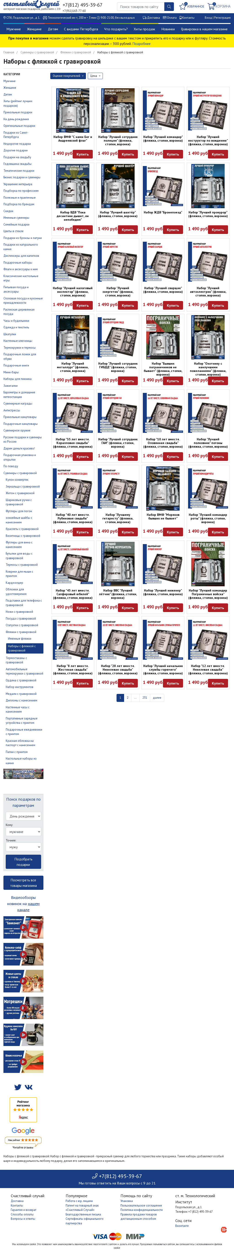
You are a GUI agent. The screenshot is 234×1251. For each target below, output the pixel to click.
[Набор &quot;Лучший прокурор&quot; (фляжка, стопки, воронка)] (208, 186)
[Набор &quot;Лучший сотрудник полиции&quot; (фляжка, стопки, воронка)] (118, 110)
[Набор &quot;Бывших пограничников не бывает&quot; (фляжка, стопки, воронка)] (163, 337)
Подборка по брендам (18, 204)
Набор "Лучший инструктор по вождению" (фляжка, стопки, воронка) (208, 140)
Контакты (188, 18)
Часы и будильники (16, 321)
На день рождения (16, 119)
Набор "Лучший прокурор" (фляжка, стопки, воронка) (208, 214)
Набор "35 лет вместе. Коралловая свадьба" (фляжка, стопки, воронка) (73, 443)
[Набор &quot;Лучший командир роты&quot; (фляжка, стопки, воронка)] (208, 488)
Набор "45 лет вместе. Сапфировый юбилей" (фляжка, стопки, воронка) (73, 594)
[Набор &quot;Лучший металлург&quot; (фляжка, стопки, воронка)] (73, 337)
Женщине (34, 29)
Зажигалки (10, 386)
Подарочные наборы (17, 263)
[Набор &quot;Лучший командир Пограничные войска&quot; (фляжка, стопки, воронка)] (208, 564)
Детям (53, 29)
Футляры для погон (19, 511)
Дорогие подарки (15, 150)
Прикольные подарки (17, 112)
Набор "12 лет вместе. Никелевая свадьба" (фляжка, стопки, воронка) (208, 669)
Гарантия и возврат (23, 1210)
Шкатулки (9, 334)
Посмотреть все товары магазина (23, 883)
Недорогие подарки (17, 144)
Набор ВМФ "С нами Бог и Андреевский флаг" (72, 139)
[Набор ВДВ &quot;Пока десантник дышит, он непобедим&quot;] (73, 186)
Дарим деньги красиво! (19, 448)
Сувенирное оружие (16, 430)
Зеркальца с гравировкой (23, 486)
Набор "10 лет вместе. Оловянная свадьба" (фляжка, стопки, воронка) (163, 443)
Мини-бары (11, 372)
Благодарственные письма (83, 1214)
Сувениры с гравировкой (37, 52)
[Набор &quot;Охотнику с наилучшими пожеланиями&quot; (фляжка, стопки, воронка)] (208, 337)
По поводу (10, 466)
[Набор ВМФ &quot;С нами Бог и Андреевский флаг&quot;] (73, 110)
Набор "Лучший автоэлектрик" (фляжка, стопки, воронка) (208, 291)
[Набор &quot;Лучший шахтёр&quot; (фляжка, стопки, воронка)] (118, 186)
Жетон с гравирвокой (20, 493)
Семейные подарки (16, 224)
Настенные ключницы (17, 341)
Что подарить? (116, 29)
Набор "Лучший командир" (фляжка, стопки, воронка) (163, 139)
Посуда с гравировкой (21, 618)
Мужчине (13, 29)
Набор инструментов (19, 687)
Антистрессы (11, 410)
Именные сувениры (16, 218)
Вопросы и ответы (23, 1219)
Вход (208, 18)
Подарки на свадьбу (17, 157)
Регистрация (222, 18)
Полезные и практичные (19, 198)
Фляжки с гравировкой (75, 52)
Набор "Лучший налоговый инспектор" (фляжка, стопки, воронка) (73, 291)
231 (144, 698)
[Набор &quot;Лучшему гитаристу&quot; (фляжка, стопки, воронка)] (118, 488)
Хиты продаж (144, 29)
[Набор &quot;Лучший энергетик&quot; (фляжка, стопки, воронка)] (118, 262)
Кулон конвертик (17, 480)
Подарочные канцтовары (20, 424)
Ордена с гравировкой (21, 680)
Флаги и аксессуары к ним (20, 269)
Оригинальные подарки (19, 126)
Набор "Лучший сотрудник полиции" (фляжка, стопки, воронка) (118, 140)
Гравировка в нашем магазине (204, 29)
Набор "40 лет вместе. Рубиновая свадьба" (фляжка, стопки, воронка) (73, 518)
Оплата (172, 18)
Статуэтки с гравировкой (22, 625)
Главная (8, 52)
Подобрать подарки (23, 862)
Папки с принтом (17, 752)
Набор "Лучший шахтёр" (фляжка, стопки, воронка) (118, 214)
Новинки (168, 29)
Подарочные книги (16, 365)
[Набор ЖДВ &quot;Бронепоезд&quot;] (163, 186)
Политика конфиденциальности (141, 1210)
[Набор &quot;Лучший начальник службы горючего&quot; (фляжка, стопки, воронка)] (163, 640)
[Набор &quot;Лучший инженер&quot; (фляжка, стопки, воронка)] (163, 564)
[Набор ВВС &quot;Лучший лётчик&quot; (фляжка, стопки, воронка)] (118, 564)
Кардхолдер (14, 583)
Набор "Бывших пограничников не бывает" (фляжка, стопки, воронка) (163, 368)
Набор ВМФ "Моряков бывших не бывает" (163, 516)
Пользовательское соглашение (141, 1205)
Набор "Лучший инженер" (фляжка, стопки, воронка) (163, 592)
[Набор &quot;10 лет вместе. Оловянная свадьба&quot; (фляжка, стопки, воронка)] (163, 413)
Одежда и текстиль (16, 327)
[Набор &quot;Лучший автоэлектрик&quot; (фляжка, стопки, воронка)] (208, 262)
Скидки (8, 211)
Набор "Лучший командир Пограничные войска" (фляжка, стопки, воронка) (208, 594)
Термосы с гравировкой (22, 565)
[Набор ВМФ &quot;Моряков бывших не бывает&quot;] (163, 488)
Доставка (153, 18)
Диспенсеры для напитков (21, 256)
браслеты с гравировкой (22, 529)
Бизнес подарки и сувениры (21, 177)
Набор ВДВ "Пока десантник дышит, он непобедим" (73, 216)
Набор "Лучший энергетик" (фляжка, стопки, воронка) (117, 291)
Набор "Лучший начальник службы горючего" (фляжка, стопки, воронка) (163, 669)
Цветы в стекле (13, 231)
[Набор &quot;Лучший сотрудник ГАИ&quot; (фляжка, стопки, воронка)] (118, 413)
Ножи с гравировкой (19, 612)
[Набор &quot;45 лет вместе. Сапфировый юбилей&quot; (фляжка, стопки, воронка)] (73, 564)
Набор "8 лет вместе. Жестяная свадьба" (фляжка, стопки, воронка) (73, 669)
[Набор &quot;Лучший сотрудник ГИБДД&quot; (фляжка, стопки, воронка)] (118, 337)
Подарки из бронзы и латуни (22, 238)
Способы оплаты (22, 1214)
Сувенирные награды (17, 403)
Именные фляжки (19, 639)
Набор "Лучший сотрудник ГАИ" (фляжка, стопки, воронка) (118, 443)
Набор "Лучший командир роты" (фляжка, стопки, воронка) (208, 518)
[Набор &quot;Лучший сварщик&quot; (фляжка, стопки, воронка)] (163, 262)
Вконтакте (182, 1226)
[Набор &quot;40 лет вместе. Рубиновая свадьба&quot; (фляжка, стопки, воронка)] (73, 488)
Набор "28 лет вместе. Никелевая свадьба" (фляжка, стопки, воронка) (118, 669)
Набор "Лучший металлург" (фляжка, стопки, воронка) (72, 367)
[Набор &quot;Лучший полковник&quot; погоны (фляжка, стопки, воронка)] (208, 413)
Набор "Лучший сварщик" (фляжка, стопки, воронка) (163, 290)
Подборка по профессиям (21, 191)
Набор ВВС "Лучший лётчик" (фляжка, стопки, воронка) (118, 594)
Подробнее (141, 43)
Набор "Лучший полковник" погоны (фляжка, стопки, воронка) (208, 443)
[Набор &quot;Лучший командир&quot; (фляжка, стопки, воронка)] (163, 110)
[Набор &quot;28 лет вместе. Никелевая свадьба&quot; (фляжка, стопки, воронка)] (118, 640)
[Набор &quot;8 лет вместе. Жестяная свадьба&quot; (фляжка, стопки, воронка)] (73, 640)
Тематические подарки (18, 171)
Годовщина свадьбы (17, 164)
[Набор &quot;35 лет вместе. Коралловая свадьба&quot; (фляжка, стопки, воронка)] (73, 413)
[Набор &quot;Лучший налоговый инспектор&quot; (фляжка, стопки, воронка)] (73, 262)
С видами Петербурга (81, 29)
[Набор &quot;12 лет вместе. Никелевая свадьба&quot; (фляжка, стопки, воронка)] (208, 640)
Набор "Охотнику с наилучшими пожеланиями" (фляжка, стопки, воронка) (208, 368)
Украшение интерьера (17, 184)
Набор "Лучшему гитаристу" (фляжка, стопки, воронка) (117, 518)
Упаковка (126, 1201)
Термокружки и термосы (19, 348)
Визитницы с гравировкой (23, 536)
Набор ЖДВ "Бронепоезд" (163, 212)
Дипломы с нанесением (21, 700)
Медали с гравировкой (21, 694)
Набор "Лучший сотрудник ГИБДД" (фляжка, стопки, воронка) (118, 367)
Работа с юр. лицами (79, 1201)
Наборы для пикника (17, 379)
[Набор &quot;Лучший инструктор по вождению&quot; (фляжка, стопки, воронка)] (208, 110)
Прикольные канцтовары (20, 417)
